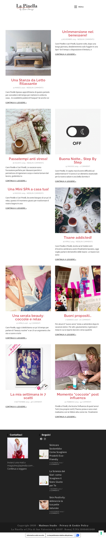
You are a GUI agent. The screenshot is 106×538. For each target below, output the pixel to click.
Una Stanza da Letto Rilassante (28, 82)
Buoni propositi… (78, 316)
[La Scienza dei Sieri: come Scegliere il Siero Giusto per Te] (44, 480)
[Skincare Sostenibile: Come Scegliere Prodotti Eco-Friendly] (44, 454)
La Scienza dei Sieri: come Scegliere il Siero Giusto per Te (57, 478)
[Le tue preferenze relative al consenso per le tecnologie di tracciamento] (101, 533)
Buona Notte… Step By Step (77, 160)
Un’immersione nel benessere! (78, 33)
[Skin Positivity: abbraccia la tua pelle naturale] (44, 505)
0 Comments (54, 464)
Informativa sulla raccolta (35, 535)
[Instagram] (45, 439)
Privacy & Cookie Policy (74, 525)
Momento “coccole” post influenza (78, 396)
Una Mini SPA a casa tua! (28, 189)
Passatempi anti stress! (28, 159)
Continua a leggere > (16, 103)
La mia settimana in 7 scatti (28, 396)
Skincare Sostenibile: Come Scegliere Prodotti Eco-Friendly (58, 452)
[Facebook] (41, 439)
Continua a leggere (17, 468)
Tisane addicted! (78, 237)
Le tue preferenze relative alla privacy (60, 535)
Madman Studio (47, 525)
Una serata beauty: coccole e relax (28, 317)
